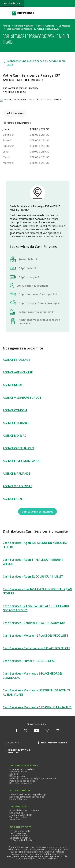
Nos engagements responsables (26, 796)
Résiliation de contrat (20, 783)
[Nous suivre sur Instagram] (47, 731)
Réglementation (17, 776)
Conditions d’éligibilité (20, 815)
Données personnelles (21, 769)
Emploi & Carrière (18, 799)
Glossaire (14, 819)
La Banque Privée (19, 835)
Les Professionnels (20, 831)
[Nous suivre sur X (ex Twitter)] (25, 731)
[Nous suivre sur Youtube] (36, 731)
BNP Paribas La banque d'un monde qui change (23, 13)
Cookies (13, 773)
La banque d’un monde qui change (27, 794)
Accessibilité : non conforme (24, 810)
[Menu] (4, 13)
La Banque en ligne (20, 837)
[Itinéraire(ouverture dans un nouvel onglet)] (37, 100)
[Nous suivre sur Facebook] (16, 731)
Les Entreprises (18, 833)
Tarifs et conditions (19, 817)
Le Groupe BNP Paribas (22, 840)
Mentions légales (18, 771)
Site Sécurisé (16, 812)
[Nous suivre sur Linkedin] (57, 731)
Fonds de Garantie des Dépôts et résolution (32, 778)
